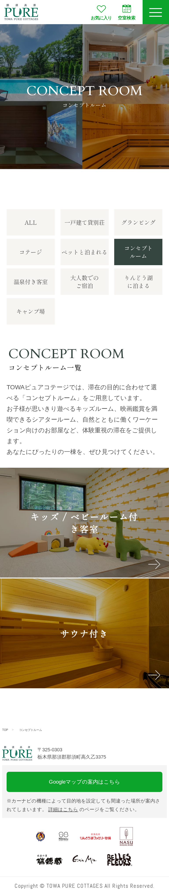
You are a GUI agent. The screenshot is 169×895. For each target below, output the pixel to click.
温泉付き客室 (30, 281)
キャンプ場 (30, 311)
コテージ (30, 252)
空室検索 (127, 17)
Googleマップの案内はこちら (84, 782)
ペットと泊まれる (84, 252)
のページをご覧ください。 (94, 809)
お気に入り (101, 17)
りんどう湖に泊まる (138, 282)
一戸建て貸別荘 (84, 222)
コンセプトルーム (30, 730)
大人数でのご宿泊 (84, 282)
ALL (31, 222)
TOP (5, 730)
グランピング (138, 222)
